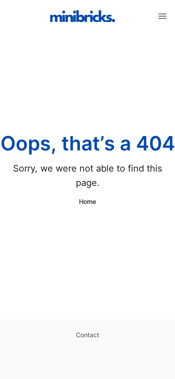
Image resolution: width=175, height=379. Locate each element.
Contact (87, 335)
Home (87, 201)
